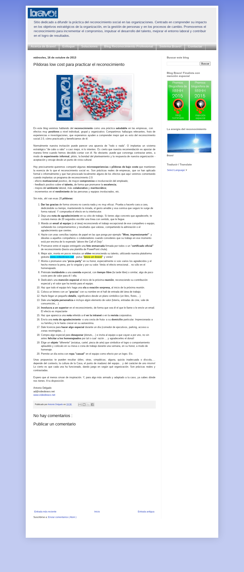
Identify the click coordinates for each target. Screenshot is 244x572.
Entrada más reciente (45, 511)
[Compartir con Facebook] (92, 404)
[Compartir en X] (88, 404)
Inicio (97, 511)
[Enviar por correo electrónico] (80, 404)
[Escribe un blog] (84, 404)
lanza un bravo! (93, 256)
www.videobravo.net (62, 256)
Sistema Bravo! (170, 46)
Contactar (195, 46)
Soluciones (89, 46)
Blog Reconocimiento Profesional (128, 46)
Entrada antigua (146, 511)
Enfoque (68, 46)
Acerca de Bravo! (43, 46)
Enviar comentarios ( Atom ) (62, 517)
